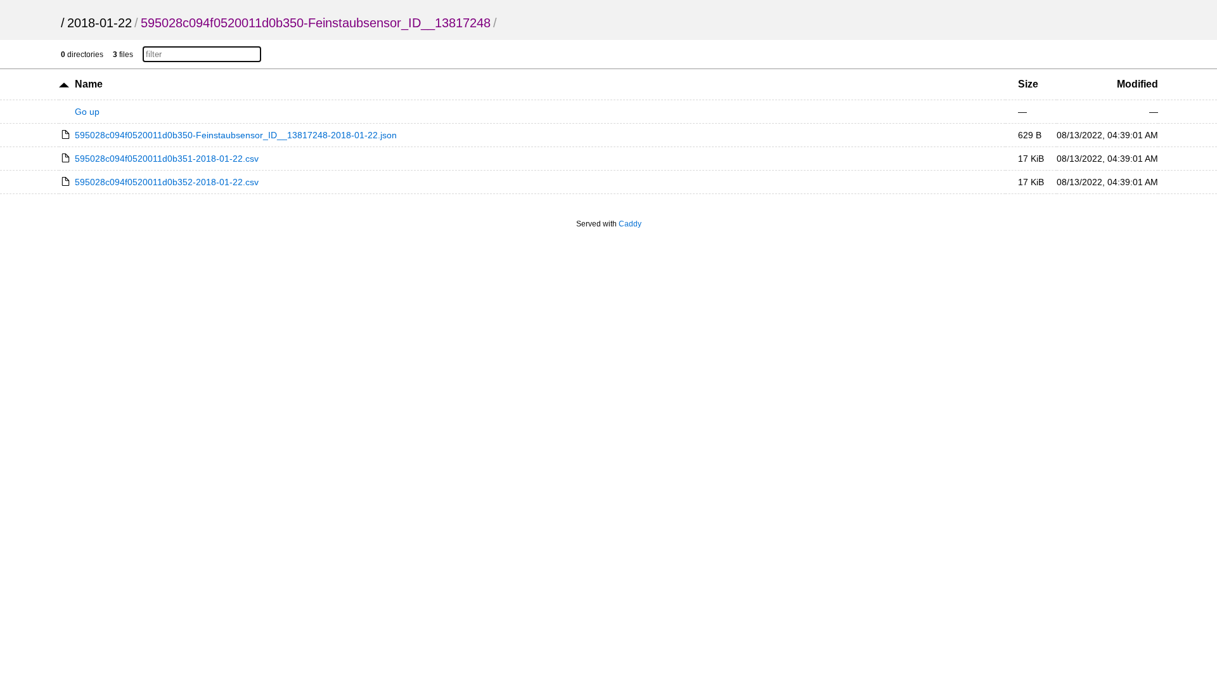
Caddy (630, 223)
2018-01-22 (99, 23)
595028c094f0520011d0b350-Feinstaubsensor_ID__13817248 (316, 23)
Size (1028, 84)
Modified (1137, 84)
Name (89, 84)
